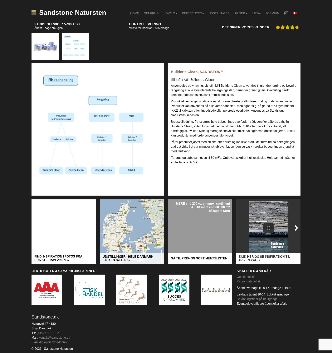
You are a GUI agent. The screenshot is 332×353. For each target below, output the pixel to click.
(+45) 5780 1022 (48, 333)
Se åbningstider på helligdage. (257, 299)
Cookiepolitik (246, 276)
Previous (25, 47)
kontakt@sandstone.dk (54, 337)
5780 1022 (72, 24)
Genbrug (151, 13)
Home (134, 13)
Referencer (192, 13)
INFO (255, 13)
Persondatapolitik (249, 281)
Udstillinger (219, 13)
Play (35, 190)
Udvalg (169, 13)
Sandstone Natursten (72, 12)
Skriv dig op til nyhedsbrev (49, 342)
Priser (239, 13)
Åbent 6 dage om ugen (48, 28)
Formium (273, 13)
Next (307, 47)
